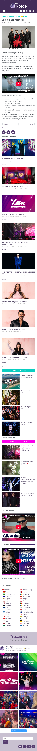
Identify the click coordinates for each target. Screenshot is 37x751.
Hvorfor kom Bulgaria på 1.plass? (14, 302)
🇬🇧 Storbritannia (26, 612)
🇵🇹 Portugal (24, 603)
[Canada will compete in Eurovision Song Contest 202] (9, 681)
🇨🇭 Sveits (23, 614)
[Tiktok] (33, 11)
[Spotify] (30, 11)
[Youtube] (24, 11)
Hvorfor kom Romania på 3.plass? (15, 357)
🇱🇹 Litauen (7, 625)
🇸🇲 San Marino (25, 608)
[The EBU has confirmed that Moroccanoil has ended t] (9, 662)
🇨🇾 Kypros (6, 621)
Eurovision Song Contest (11, 16)
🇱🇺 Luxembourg (26, 590)
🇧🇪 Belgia (6, 599)
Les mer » (4, 164)
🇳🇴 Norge (23, 599)
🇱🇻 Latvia (6, 623)
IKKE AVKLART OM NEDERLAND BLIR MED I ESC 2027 (18, 273)
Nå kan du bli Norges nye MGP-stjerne (27, 494)
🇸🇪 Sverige (24, 616)
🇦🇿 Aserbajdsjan (9, 594)
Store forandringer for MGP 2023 (14, 159)
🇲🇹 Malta (23, 592)
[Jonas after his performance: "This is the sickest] (9, 700)
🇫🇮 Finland (7, 608)
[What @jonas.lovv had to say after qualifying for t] (9, 719)
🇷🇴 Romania (25, 605)
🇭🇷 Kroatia (7, 619)
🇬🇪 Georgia (7, 610)
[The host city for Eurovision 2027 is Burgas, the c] (28, 662)
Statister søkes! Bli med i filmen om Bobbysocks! (15, 243)
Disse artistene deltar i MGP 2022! (15, 186)
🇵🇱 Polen (23, 601)
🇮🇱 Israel (6, 614)
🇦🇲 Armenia (7, 592)
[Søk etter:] (18, 738)
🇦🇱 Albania (6, 590)
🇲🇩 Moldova (24, 594)
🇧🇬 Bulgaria (7, 601)
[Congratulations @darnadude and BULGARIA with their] (28, 681)
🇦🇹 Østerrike (24, 623)
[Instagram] (27, 11)
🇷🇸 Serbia (24, 610)
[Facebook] (21, 11)
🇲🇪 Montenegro (26, 596)
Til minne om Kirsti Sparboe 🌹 (27, 463)
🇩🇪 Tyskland (24, 621)
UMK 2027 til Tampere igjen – (13, 214)
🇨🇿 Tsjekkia (24, 619)
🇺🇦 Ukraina (25, 16)
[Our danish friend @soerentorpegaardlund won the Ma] (28, 700)
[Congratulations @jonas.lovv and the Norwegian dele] (28, 719)
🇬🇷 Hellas (6, 612)
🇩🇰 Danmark (7, 603)
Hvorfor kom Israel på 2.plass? (13, 329)
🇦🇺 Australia (7, 596)
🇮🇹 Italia (6, 616)
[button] (4, 10)
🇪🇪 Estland (7, 605)
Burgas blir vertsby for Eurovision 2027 (27, 376)
